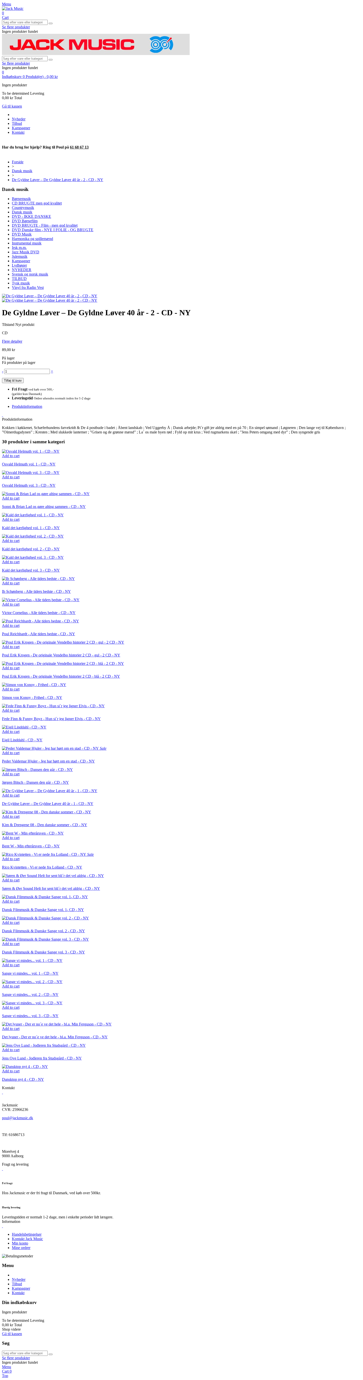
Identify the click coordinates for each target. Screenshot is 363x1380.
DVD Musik (22, 234)
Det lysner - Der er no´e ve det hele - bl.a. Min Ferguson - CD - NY (55, 1037)
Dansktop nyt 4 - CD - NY (23, 1079)
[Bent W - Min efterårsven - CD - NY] (33, 833)
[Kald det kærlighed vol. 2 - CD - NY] (33, 536)
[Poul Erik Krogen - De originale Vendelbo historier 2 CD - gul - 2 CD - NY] (63, 642)
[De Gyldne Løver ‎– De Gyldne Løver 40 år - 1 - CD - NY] (49, 791)
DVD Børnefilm (25, 221)
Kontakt (18, 132)
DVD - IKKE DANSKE (31, 216)
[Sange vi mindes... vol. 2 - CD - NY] (32, 982)
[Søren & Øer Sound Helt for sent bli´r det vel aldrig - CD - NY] (53, 876)
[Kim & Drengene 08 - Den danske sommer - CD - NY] (46, 812)
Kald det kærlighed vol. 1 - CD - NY (31, 528)
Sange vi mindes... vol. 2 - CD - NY (30, 994)
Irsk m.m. (19, 247)
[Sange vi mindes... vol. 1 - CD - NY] (32, 960)
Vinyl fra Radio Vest (28, 287)
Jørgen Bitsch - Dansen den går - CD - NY (35, 782)
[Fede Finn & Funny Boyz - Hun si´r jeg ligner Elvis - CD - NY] (53, 706)
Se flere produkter (16, 27)
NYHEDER (21, 270)
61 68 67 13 (79, 147)
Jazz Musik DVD (25, 252)
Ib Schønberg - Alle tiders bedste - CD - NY (36, 591)
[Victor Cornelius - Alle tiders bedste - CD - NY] (41, 600)
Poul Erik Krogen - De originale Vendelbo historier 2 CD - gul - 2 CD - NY (61, 655)
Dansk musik (22, 212)
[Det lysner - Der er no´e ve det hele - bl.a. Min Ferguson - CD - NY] (57, 1024)
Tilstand (8, 324)
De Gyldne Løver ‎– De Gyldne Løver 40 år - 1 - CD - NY (47, 804)
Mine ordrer (21, 1248)
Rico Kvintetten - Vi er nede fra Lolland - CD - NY (42, 867)
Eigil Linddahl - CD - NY (22, 740)
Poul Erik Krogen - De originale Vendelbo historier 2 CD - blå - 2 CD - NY (61, 676)
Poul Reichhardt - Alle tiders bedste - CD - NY (38, 634)
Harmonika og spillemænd (32, 239)
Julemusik (19, 256)
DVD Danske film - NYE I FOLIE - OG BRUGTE (52, 230)
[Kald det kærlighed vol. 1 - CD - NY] (33, 515)
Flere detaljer (12, 341)
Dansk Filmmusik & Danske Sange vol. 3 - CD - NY (43, 952)
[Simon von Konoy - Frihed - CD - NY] (34, 685)
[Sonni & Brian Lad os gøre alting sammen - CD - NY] (46, 494)
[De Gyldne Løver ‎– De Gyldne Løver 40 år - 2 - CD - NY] (49, 296)
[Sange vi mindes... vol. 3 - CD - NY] (32, 1003)
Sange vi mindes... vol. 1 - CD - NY (30, 973)
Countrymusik (23, 207)
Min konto (20, 1243)
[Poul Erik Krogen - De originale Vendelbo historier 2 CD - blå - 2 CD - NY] (63, 663)
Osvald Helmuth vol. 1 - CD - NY (29, 464)
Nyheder (18, 119)
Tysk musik (21, 283)
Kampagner (21, 128)
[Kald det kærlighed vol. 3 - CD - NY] (33, 557)
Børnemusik (21, 199)
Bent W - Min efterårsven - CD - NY (31, 846)
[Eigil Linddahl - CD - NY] (24, 727)
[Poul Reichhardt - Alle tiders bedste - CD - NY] (40, 621)
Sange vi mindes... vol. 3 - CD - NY (30, 1016)
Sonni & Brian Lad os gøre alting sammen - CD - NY (44, 506)
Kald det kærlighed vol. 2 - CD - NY (31, 549)
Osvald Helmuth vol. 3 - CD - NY (29, 485)
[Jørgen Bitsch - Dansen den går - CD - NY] (37, 769)
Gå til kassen (12, 106)
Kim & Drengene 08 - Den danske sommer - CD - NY (44, 825)
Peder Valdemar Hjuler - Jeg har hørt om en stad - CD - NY (48, 761)
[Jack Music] (12, 8)
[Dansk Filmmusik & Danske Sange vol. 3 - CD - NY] (45, 939)
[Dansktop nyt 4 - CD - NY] (25, 1066)
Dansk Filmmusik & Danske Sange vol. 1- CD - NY (43, 910)
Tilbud (17, 123)
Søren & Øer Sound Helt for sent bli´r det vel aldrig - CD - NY (51, 888)
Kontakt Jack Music (27, 1239)
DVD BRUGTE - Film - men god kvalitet (45, 225)
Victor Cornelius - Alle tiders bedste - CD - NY (39, 613)
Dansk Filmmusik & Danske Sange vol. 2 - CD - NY (43, 931)
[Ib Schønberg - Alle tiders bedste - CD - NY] (38, 579)
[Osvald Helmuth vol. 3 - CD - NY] (31, 472)
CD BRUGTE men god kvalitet (37, 203)
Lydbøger (19, 265)
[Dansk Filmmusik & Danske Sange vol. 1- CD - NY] (45, 897)
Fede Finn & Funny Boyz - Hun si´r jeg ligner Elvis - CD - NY (51, 719)
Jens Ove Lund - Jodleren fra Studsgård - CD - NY (42, 1058)
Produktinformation (27, 406)
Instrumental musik (26, 243)
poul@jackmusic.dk (17, 1118)
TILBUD (19, 279)
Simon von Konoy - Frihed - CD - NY (32, 697)
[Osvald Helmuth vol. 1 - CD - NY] (31, 451)
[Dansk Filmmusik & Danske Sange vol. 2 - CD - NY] (45, 918)
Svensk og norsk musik (30, 274)
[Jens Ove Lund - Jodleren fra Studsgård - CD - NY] (44, 1045)
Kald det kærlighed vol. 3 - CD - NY (31, 570)
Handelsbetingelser (26, 1234)
